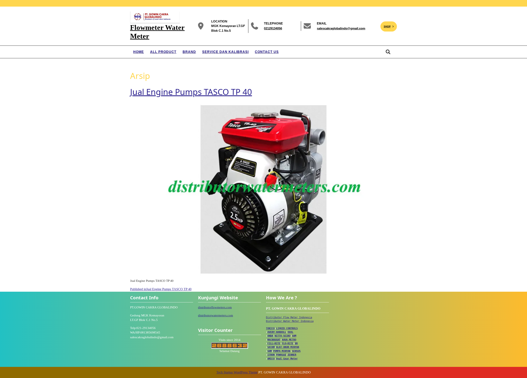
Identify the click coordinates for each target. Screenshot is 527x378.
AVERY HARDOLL (276, 332)
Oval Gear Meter (287, 358)
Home (138, 52)
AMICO (271, 358)
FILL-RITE (273, 343)
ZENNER (292, 354)
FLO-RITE (287, 343)
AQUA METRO (289, 339)
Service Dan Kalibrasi (225, 52)
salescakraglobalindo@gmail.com (341, 28)
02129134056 (273, 28)
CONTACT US (267, 52)
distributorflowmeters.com (215, 307)
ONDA (270, 335)
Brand (189, 52)
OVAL (290, 332)
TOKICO (270, 328)
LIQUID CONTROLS (287, 328)
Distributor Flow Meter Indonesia (289, 317)
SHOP (385, 24)
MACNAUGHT (273, 339)
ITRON (271, 354)
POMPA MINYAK (281, 351)
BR (296, 343)
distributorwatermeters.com (215, 315)
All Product (163, 52)
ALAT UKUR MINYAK (287, 347)
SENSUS (296, 351)
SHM (294, 335)
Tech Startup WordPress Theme (237, 372)
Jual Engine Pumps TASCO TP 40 (191, 91)
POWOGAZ (281, 354)
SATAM (271, 347)
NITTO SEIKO (282, 335)
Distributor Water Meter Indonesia (290, 321)
